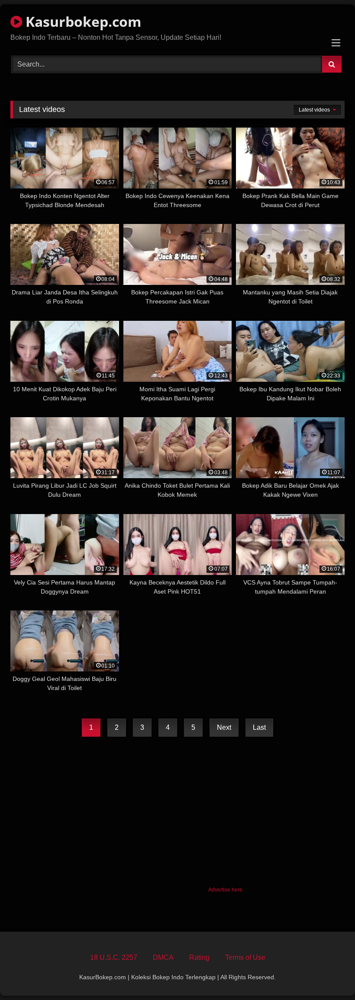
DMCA (163, 957)
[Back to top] (328, 974)
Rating (199, 957)
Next (224, 727)
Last (259, 727)
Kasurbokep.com (81, 21)
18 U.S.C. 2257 (113, 957)
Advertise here (225, 890)
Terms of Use (245, 957)
